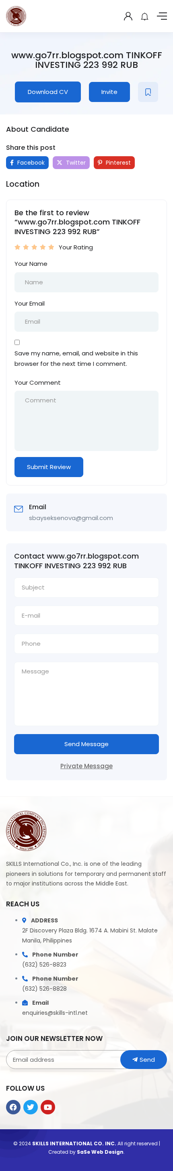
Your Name (30, 263)
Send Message (86, 744)
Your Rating (76, 247)
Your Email (29, 303)
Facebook (30, 163)
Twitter (75, 163)
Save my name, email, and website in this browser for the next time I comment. (76, 358)
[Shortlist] (148, 92)
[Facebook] (13, 1107)
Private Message (86, 766)
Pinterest (117, 163)
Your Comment (37, 382)
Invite (109, 92)
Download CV (48, 92)
